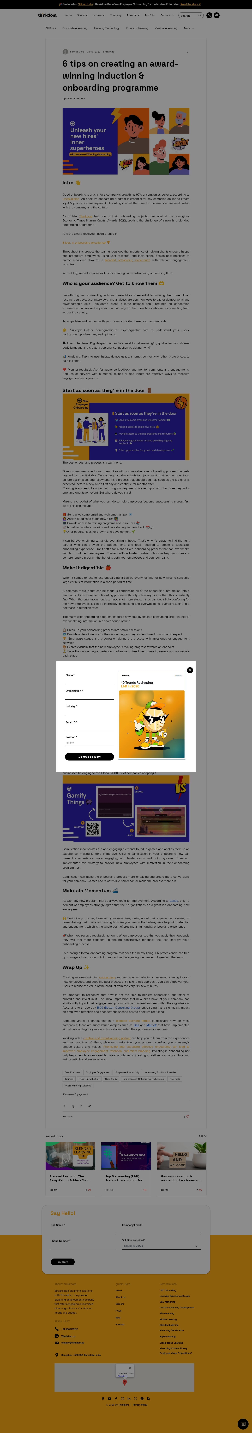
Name (69, 675)
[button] (190, 670)
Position (70, 737)
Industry (70, 706)
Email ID (70, 722)
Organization (73, 690)
